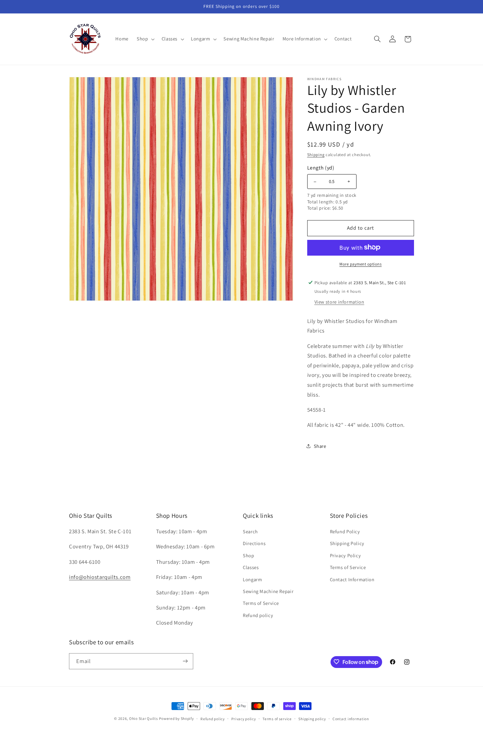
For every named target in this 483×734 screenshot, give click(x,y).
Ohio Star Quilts (143, 718)
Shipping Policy (347, 543)
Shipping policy (312, 718)
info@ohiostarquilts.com (100, 576)
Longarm (252, 579)
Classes (251, 567)
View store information (339, 301)
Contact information (351, 718)
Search (250, 531)
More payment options (360, 263)
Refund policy (258, 615)
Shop (248, 555)
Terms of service (277, 718)
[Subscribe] (185, 661)
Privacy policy (243, 718)
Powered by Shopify (176, 718)
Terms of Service (261, 603)
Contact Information (352, 579)
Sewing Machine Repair (268, 591)
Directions (254, 543)
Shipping (316, 154)
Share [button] (320, 446)
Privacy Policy (345, 555)
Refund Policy (345, 531)
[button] (145, 39)
